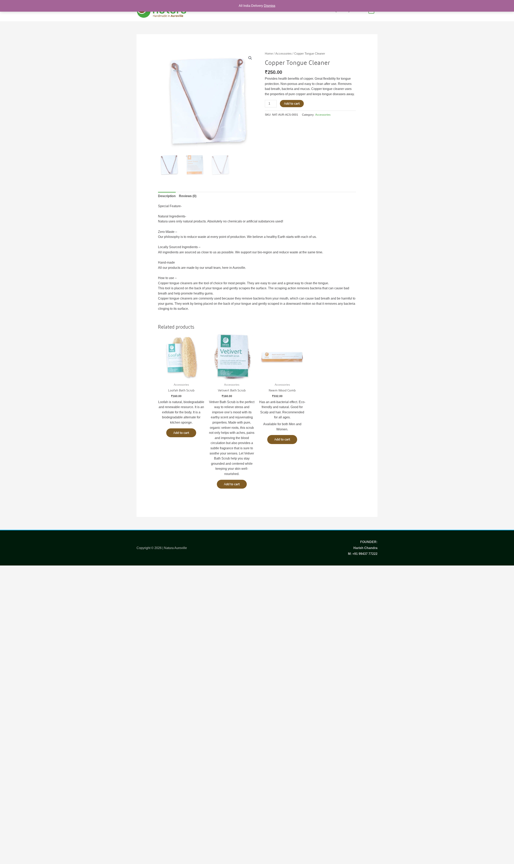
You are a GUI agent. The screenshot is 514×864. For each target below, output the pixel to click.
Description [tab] (167, 196)
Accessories (283, 53)
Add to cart (292, 103)
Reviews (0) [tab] (187, 196)
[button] (250, 58)
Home (269, 53)
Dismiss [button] (269, 5)
